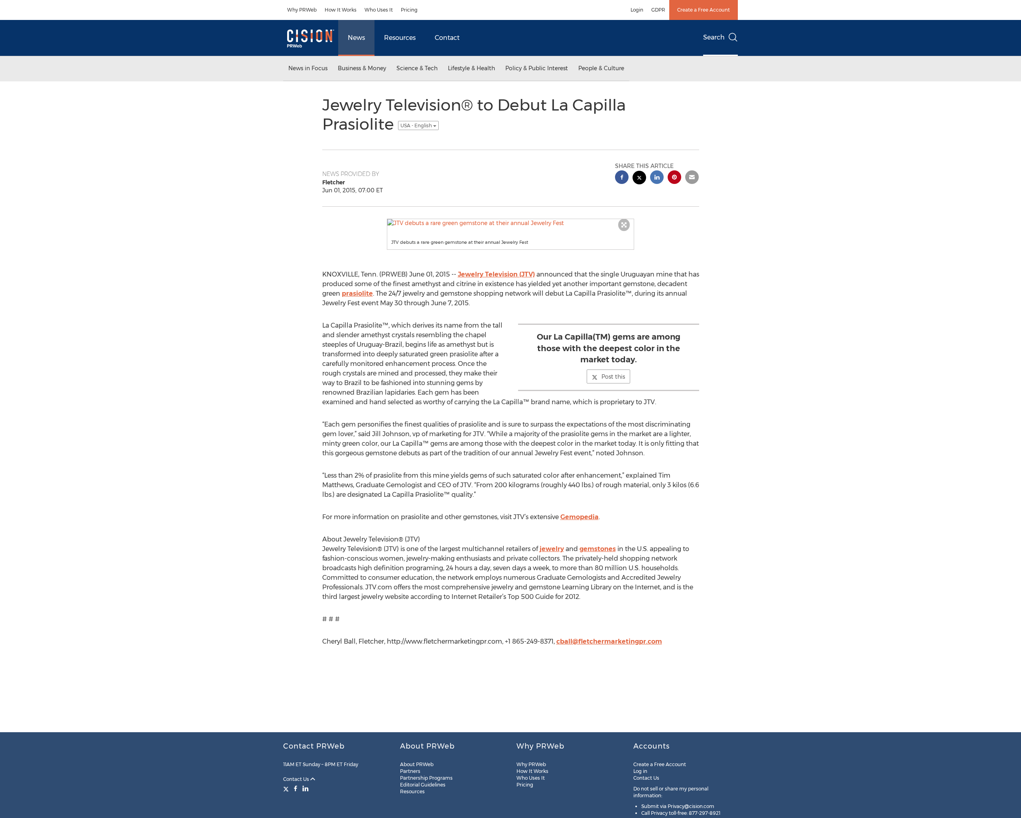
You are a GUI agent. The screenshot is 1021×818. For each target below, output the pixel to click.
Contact (447, 37)
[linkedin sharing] (657, 178)
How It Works (341, 10)
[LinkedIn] (305, 788)
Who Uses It (379, 10)
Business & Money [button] (362, 68)
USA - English (416, 125)
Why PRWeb (302, 10)
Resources (400, 37)
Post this (613, 376)
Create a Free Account (703, 10)
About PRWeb (417, 764)
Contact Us (296, 779)
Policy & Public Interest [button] (536, 68)
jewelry (552, 549)
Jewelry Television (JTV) (496, 274)
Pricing (409, 10)
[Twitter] (287, 788)
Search (714, 37)
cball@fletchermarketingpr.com (609, 641)
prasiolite (357, 293)
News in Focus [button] (307, 68)
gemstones (597, 549)
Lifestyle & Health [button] (471, 68)
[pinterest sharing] (674, 178)
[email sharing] (692, 178)
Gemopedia (579, 517)
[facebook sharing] (622, 178)
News (356, 37)
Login (637, 10)
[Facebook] (295, 788)
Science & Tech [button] (417, 68)
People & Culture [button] (601, 68)
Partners (410, 771)
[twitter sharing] (639, 178)
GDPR (658, 10)
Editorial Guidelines (422, 785)
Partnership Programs (426, 778)
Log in (640, 771)
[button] (510, 223)
